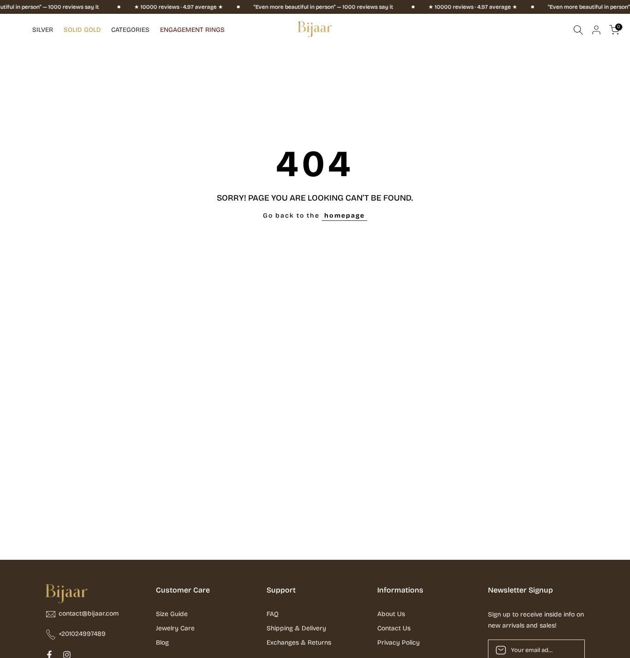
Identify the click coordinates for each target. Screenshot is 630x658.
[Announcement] (165, 7)
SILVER (42, 30)
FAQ (273, 614)
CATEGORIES (130, 30)
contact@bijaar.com (89, 613)
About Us (391, 614)
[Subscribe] (568, 650)
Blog (162, 642)
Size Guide (172, 614)
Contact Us (393, 628)
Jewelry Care (175, 628)
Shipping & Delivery (296, 628)
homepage (344, 215)
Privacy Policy (398, 642)
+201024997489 (82, 634)
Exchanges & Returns (299, 642)
